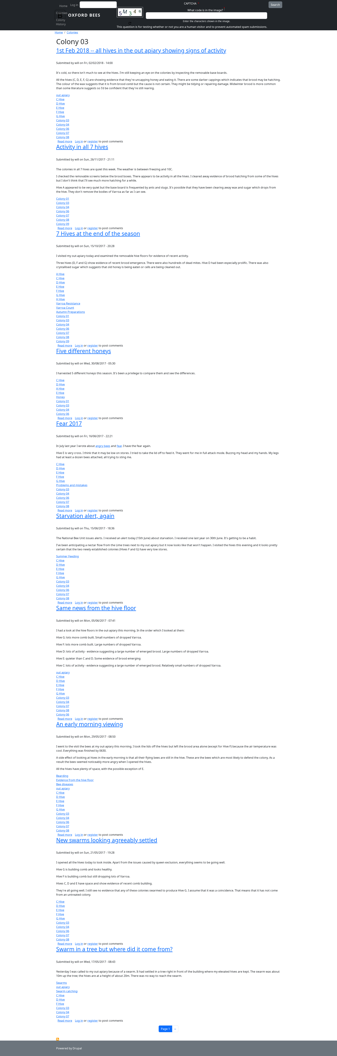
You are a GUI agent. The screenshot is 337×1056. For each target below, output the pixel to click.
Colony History (61, 22)
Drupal (77, 1048)
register (92, 141)
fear (119, 446)
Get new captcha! (129, 23)
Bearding (62, 776)
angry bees (102, 446)
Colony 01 (62, 199)
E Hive (60, 108)
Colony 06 (62, 129)
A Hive (60, 274)
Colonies (61, 13)
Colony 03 (62, 120)
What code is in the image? (205, 10)
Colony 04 (62, 125)
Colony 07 (62, 133)
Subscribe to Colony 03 (57, 1039)
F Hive (60, 112)
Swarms (61, 983)
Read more (65, 141)
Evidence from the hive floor (75, 780)
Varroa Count (65, 308)
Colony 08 (62, 137)
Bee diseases (64, 784)
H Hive (60, 299)
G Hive (60, 116)
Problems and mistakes (71, 485)
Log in (74, 5)
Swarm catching (67, 991)
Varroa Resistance (68, 303)
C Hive (60, 99)
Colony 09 (62, 224)
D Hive (60, 103)
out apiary (63, 95)
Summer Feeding (67, 556)
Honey (60, 397)
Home (63, 6)
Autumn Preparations (70, 312)
